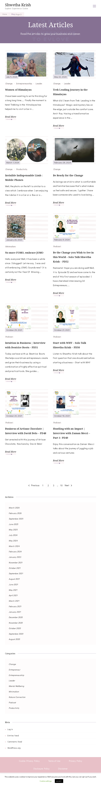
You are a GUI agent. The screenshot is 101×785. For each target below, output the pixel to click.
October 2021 (14, 568)
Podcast (57, 246)
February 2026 (15, 513)
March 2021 (14, 601)
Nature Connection (17, 697)
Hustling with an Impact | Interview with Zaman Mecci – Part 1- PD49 (71, 433)
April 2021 (13, 595)
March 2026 (14, 507)
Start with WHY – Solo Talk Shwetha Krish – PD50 (69, 345)
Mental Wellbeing (16, 686)
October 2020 (15, 628)
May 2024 (13, 540)
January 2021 (15, 612)
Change (9, 83)
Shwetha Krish (18, 4)
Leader (39, 83)
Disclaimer (63, 768)
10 (62, 485)
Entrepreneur (14, 669)
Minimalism (10, 246)
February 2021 (15, 606)
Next (67, 485)
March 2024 (14, 546)
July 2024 (13, 535)
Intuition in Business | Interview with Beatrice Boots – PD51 (25, 345)
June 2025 (13, 524)
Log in (10, 729)
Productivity (21, 169)
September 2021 (16, 573)
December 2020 (16, 617)
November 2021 (15, 562)
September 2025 (16, 518)
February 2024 (15, 551)
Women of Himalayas (18, 89)
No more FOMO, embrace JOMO (24, 252)
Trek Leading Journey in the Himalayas (70, 92)
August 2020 (14, 639)
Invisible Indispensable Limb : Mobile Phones (23, 178)
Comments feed (15, 741)
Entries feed (13, 735)
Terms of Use (54, 760)
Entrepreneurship (24, 83)
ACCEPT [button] (59, 781)
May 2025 (13, 529)
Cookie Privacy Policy (29, 760)
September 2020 (16, 633)
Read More (10, 116)
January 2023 (15, 557)
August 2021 (14, 579)
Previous (35, 485)
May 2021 (13, 590)
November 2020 (16, 622)
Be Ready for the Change (68, 175)
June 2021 (13, 584)
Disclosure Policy (41, 768)
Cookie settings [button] (46, 781)
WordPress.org (14, 748)
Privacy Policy (75, 760)
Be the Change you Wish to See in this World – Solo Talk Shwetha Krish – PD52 (73, 257)
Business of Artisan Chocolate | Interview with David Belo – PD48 (25, 431)
